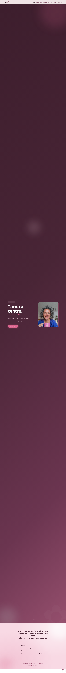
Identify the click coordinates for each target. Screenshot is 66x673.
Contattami (60, 2)
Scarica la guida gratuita (23, 326)
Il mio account (54, 2)
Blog (41, 2)
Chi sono (37, 2)
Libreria (49, 2)
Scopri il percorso (13, 326)
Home (34, 2)
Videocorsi (45, 2)
